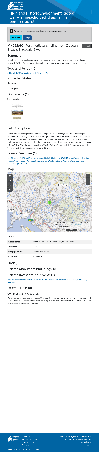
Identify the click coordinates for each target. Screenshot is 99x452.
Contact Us (26, 437)
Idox (81, 437)
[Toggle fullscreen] (88, 176)
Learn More (15, 38)
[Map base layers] (10, 181)
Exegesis (72, 437)
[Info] (10, 185)
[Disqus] (49, 339)
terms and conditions (76, 224)
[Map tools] (10, 189)
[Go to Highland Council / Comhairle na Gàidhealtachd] (15, 5)
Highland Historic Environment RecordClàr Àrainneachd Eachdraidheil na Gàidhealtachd (41, 18)
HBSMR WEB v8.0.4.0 (83, 439)
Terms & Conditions (29, 439)
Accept (27, 38)
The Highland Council (30, 449)
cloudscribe (87, 442)
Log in (89, 445)
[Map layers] (10, 176)
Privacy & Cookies (29, 442)
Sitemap (25, 445)
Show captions (15, 99)
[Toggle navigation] (88, 11)
